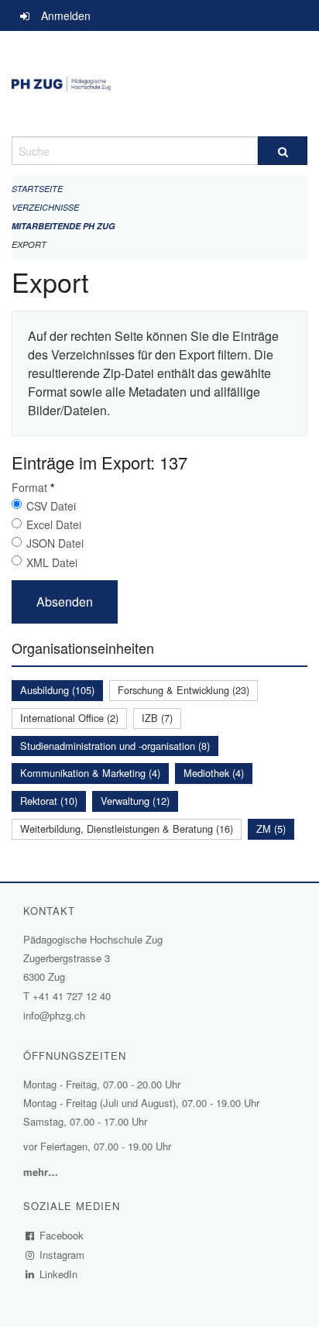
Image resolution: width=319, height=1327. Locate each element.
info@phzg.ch (54, 1015)
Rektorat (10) (48, 800)
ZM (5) (271, 828)
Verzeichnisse (45, 207)
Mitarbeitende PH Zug (63, 226)
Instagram (62, 1254)
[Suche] (282, 150)
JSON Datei (55, 543)
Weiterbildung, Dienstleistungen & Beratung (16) (126, 828)
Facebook (61, 1235)
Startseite (37, 188)
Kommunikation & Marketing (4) (90, 772)
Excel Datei (53, 524)
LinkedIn (58, 1274)
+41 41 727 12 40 (72, 995)
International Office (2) (69, 717)
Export (29, 244)
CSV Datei (51, 506)
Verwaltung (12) (135, 800)
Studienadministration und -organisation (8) (115, 745)
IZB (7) (157, 717)
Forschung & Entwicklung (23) (183, 689)
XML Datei (51, 562)
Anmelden (66, 15)
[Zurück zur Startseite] (159, 83)
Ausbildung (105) (57, 689)
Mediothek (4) (214, 772)
